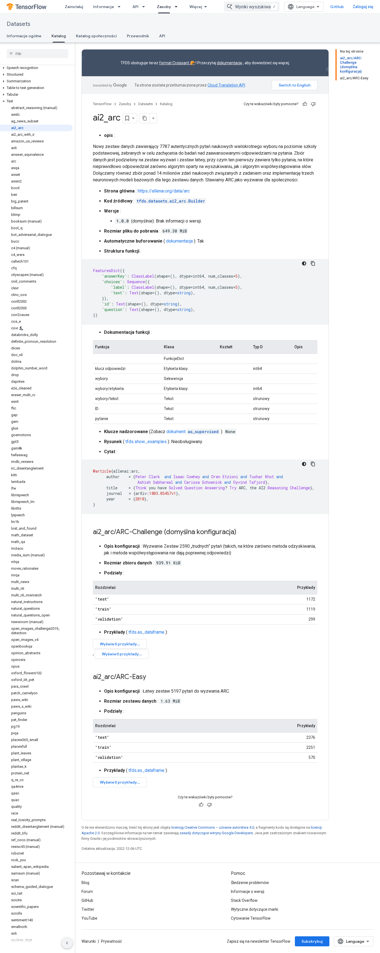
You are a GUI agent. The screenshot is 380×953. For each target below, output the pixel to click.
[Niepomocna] (313, 104)
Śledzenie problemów (250, 882)
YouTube (89, 918)
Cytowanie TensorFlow (251, 918)
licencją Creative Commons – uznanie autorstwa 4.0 (212, 827)
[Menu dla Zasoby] (177, 6)
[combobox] (252, 7)
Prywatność (111, 941)
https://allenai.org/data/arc (164, 191)
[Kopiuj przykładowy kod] (313, 263)
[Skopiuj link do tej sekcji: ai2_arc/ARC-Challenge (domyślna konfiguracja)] (242, 532)
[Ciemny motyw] (304, 263)
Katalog (58, 35)
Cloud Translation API (226, 85)
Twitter (88, 909)
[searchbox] (37, 53)
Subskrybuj (312, 941)
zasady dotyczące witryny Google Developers (216, 833)
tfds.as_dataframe (146, 632)
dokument (192, 431)
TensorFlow (102, 104)
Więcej (195, 6)
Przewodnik (138, 35)
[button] (36, 68)
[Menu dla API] (145, 6)
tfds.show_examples (146, 441)
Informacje (103, 6)
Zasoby (164, 6)
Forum (87, 891)
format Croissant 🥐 (177, 63)
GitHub (337, 6)
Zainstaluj (74, 6)
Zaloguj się (363, 6)
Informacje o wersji (247, 891)
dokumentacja (179, 241)
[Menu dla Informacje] (120, 6)
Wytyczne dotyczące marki (254, 909)
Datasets (18, 24)
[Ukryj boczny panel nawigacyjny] (67, 943)
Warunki (89, 941)
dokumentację (229, 63)
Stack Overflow (244, 900)
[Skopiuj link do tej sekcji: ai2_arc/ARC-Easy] (151, 677)
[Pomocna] (305, 104)
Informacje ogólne (24, 35)
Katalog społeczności (96, 35)
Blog (85, 882)
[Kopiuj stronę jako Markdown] (145, 118)
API (135, 6)
